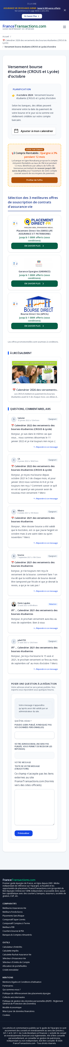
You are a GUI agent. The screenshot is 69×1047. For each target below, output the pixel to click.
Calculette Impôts (10, 950)
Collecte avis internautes (14, 997)
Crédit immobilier (11, 969)
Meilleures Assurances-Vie (14, 908)
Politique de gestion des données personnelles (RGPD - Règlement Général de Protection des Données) (33, 1002)
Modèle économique (12, 1007)
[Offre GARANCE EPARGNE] (38, 263)
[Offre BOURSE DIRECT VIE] (38, 304)
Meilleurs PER (8, 927)
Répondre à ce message (47, 447)
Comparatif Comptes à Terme (16, 923)
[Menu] (64, 27)
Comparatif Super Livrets (14, 919)
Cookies (6, 1015)
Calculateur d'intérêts (12, 947)
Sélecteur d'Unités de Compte (16, 962)
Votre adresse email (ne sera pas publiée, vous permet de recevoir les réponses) (33, 746)
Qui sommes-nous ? (12, 989)
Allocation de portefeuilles (15, 966)
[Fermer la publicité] (64, 10)
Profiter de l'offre (34, 180)
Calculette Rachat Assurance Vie (17, 954)
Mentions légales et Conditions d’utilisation (22, 982)
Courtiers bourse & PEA (13, 931)
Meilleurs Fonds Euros (12, 912)
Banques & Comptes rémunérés (17, 934)
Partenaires (8, 985)
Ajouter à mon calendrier (37, 131)
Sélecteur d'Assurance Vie (14, 958)
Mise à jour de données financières (18, 1011)
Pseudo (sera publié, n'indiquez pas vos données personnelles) (33, 726)
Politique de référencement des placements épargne (27, 993)
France (24, 27)
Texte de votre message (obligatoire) (27, 767)
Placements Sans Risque (13, 915)
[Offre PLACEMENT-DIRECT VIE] (38, 223)
